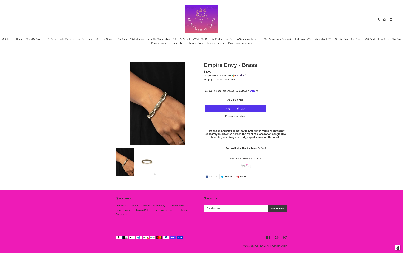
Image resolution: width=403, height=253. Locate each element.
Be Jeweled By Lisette (260, 246)
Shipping (208, 79)
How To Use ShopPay (153, 205)
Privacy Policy (177, 205)
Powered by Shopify (278, 246)
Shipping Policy (142, 210)
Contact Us (121, 214)
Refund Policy (123, 210)
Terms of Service (164, 210)
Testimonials (183, 210)
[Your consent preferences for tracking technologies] (397, 247)
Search (134, 205)
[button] (225, 75)
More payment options (235, 116)
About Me (121, 205)
